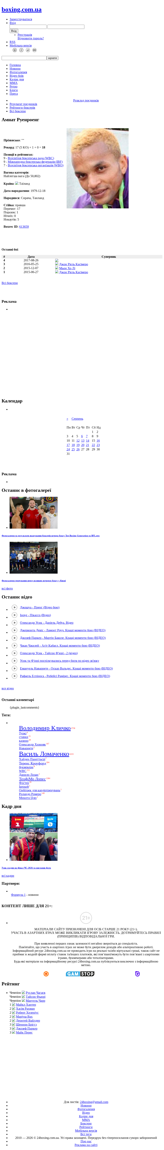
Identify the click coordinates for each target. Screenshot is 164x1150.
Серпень (77, 418)
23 (98, 445)
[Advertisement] (83, 1065)
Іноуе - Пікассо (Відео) (35, 615)
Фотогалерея (18, 72)
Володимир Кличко (45, 728)
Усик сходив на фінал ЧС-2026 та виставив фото (26, 868)
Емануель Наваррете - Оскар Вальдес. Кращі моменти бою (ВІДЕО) (66, 668)
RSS (12, 42)
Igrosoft (24, 786)
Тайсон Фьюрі (35, 996)
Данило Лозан (28, 774)
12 (78, 440)
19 (78, 445)
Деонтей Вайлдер (28, 1020)
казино (23, 740)
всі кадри (8, 875)
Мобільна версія (21, 45)
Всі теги (86, 1134)
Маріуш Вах (24, 1016)
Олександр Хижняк (32, 744)
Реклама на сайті (86, 1145)
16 (98, 440)
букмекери (26, 767)
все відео (8, 688)
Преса (14, 93)
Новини (15, 68)
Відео (86, 1112)
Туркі (22, 733)
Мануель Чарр (35, 1000)
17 (68, 445)
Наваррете (26, 748)
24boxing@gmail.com (94, 1102)
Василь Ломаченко (44, 753)
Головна (15, 65)
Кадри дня (17, 79)
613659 (24, 226)
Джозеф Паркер (26, 1028)
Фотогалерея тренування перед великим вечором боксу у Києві (34, 580)
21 (87, 445)
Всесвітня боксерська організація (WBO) (35, 165)
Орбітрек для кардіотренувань (39, 790)
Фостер (24, 783)
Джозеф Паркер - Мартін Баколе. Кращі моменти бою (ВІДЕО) (63, 637)
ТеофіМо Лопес (32, 779)
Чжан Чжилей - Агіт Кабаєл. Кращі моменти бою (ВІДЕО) (60, 645)
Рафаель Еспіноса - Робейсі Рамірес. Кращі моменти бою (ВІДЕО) (65, 676)
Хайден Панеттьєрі (32, 759)
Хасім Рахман (25, 1008)
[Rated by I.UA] (73, 1095)
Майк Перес (24, 1032)
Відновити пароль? (31, 38)
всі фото (7, 588)
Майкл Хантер (26, 1004)
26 (78, 449)
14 (87, 440)
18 (73, 445)
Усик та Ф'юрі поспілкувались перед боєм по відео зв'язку (59, 660)
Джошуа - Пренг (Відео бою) (39, 607)
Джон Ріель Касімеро (73, 264)
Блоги (14, 90)
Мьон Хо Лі (67, 268)
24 (68, 449)
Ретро (13, 86)
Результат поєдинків (23, 104)
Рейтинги (86, 1127)
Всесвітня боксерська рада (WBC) (31, 158)
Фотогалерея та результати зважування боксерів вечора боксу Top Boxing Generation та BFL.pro (51, 535)
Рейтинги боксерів (22, 107)
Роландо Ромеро (30, 794)
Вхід (13, 22)
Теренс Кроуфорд (32, 763)
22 (93, 445)
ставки (23, 737)
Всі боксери (18, 111)
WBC (22, 771)
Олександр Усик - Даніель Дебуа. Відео (46, 622)
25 (73, 449)
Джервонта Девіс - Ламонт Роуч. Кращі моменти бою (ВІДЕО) (62, 630)
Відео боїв (17, 75)
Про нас (86, 1141)
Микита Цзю (28, 798)
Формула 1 (18, 894)
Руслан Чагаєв (35, 992)
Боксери (86, 1123)
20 (82, 445)
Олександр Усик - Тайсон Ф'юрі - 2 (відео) (49, 653)
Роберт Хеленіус (27, 1012)
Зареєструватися (21, 19)
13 (82, 440)
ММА (14, 83)
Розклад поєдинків (86, 100)
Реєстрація (25, 34)
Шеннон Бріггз (26, 1024)
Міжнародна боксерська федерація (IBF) (35, 161)
